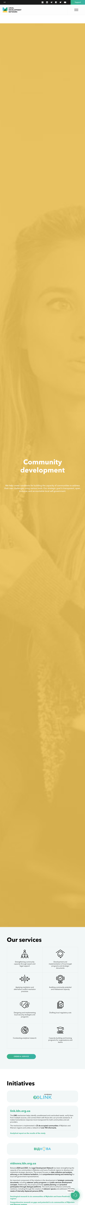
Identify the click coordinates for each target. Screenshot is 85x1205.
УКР (5, 2)
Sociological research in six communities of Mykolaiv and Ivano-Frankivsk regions (40, 1197)
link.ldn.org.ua (20, 1111)
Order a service (21, 1056)
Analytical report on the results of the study (27, 1133)
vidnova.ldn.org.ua (23, 1163)
